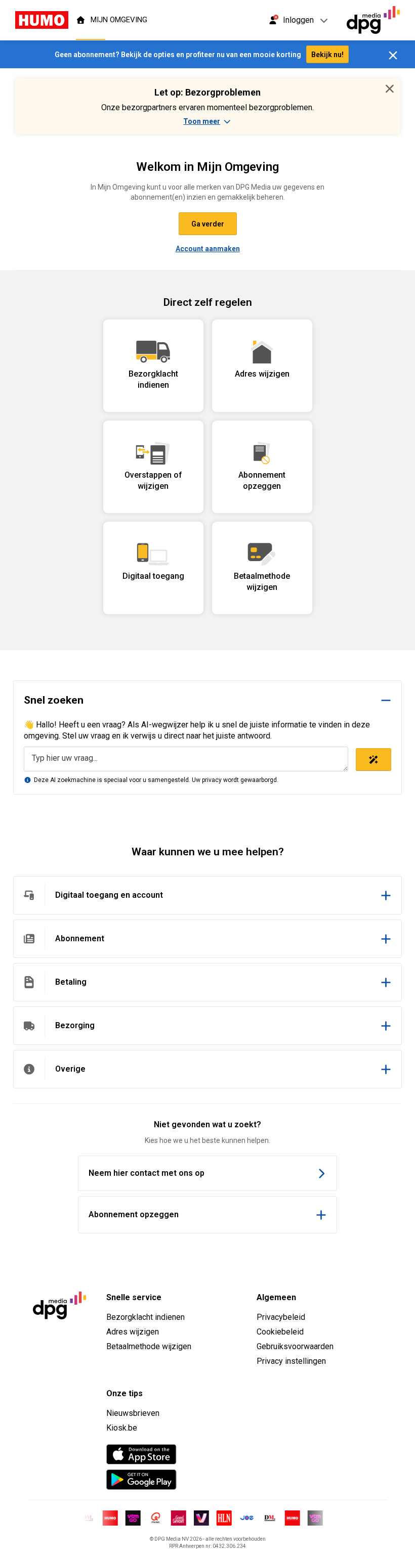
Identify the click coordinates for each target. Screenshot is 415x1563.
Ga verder (207, 224)
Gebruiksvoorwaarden (295, 1346)
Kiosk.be (121, 1428)
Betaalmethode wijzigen (148, 1346)
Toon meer (201, 121)
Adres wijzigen (132, 1332)
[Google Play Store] (141, 1479)
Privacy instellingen (291, 1361)
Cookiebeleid (280, 1332)
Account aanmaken (208, 249)
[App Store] (141, 1454)
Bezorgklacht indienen (145, 1317)
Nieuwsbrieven (132, 1413)
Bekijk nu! (327, 55)
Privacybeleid (281, 1317)
